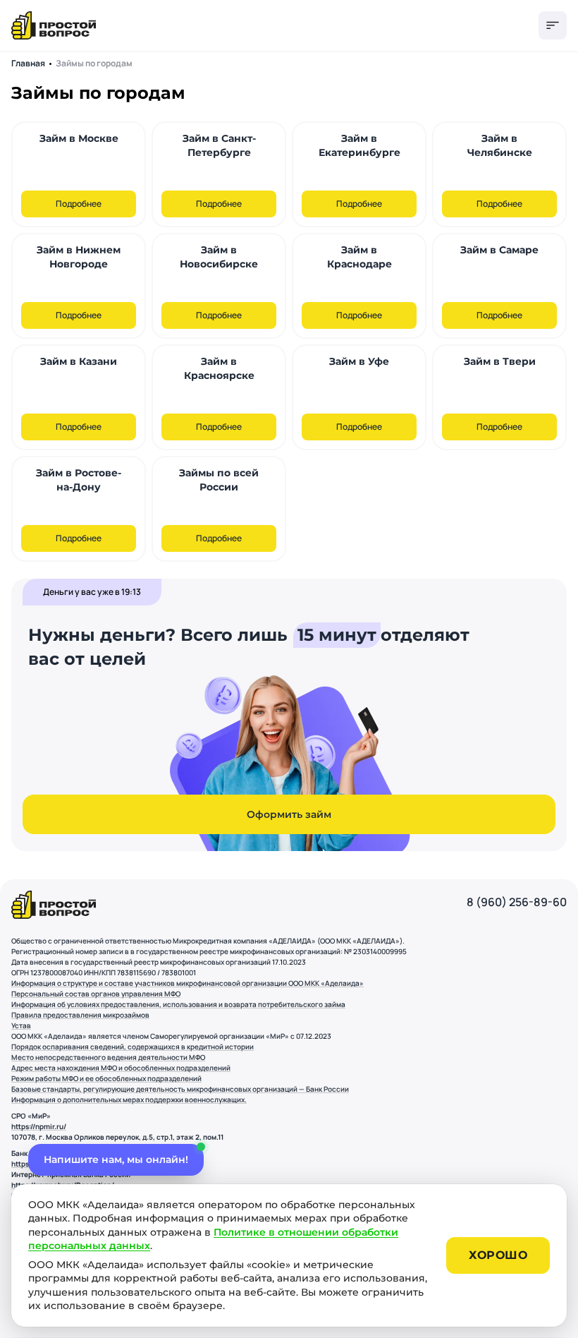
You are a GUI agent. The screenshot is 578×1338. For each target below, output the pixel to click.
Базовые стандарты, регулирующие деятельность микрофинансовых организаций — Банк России (180, 1089)
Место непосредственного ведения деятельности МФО (108, 1057)
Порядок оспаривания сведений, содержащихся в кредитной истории (132, 1046)
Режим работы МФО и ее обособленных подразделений (106, 1078)
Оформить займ (289, 814)
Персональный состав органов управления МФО (95, 994)
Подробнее (79, 204)
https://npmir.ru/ (38, 1126)
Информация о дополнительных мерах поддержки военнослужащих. (129, 1099)
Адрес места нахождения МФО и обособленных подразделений (120, 1068)
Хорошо (498, 1255)
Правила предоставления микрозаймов (80, 1015)
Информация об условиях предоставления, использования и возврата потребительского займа (178, 1004)
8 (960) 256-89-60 (517, 902)
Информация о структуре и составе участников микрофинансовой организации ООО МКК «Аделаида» (187, 983)
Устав (21, 1025)
